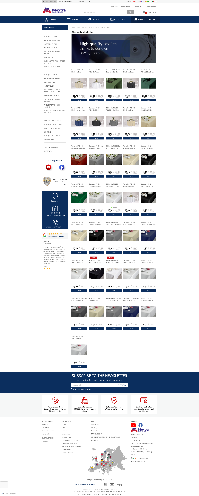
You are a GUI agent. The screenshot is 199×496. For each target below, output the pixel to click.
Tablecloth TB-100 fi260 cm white (129, 185)
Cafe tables (49, 86)
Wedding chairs (50, 48)
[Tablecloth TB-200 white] (79, 279)
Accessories (49, 139)
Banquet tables (50, 75)
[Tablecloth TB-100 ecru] (96, 317)
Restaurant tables (51, 95)
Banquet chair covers (53, 124)
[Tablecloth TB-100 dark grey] (79, 317)
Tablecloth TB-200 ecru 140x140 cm (77, 223)
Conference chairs (52, 40)
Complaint (94, 440)
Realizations (125, 7)
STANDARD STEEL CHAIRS (70, 443)
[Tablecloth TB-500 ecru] (148, 126)
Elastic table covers (52, 128)
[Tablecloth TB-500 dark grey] (114, 165)
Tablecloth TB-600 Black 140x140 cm (95, 261)
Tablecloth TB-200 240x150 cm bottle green (77, 185)
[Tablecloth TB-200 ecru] (79, 241)
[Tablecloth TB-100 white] (79, 355)
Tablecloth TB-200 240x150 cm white (112, 185)
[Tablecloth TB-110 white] (148, 317)
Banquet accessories (52, 136)
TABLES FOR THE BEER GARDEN (52, 106)
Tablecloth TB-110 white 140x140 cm (147, 299)
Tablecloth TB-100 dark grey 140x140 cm (79, 299)
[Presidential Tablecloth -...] (114, 88)
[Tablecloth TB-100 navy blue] (131, 317)
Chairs (53, 19)
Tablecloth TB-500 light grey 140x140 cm (96, 147)
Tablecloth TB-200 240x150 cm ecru (129, 147)
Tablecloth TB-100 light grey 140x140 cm (113, 299)
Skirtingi (47, 132)
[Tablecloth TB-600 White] (114, 279)
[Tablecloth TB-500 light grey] (96, 165)
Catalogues (119, 19)
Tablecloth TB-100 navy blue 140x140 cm (131, 299)
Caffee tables (66, 449)
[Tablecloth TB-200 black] (148, 203)
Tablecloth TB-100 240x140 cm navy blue (148, 223)
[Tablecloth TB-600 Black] (96, 279)
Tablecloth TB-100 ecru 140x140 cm (94, 299)
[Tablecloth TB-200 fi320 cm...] (79, 88)
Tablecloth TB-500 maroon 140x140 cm (78, 147)
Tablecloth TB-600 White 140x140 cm (112, 261)
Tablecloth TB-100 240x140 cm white (147, 261)
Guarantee (95, 431)
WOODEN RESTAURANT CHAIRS (52, 52)
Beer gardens (66, 437)
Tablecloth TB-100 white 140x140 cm (77, 337)
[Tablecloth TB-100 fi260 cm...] (79, 126)
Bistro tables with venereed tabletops (52, 91)
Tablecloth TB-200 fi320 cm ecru (77, 71)
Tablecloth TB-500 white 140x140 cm (95, 185)
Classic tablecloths (52, 121)
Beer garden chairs (52, 67)
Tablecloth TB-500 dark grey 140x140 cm (113, 147)
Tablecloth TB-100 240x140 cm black (95, 223)
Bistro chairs (49, 57)
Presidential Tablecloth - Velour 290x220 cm (148, 71)
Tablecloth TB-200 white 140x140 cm (77, 261)
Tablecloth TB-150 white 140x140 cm (129, 261)
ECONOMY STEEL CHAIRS (70, 440)
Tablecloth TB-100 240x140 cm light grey (114, 223)
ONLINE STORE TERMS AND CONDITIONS (105, 437)
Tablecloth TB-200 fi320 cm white (94, 71)
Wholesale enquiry (147, 19)
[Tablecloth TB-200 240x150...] (131, 165)
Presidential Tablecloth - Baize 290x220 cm (114, 71)
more (79, 100)
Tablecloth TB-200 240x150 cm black (147, 147)
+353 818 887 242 (143, 458)
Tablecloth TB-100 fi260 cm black (94, 109)
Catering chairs (50, 44)
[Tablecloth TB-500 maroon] (79, 165)
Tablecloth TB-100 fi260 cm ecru (129, 109)
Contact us (137, 7)
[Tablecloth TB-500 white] (96, 203)
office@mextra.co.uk (67, 1)
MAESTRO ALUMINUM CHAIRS (72, 446)
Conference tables (52, 78)
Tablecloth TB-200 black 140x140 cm (147, 185)
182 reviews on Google (56, 236)
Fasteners (48, 151)
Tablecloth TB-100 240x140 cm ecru (129, 223)
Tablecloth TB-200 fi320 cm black (129, 71)
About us (114, 7)
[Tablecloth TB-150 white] (131, 279)
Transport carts (51, 147)
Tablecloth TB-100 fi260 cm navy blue (78, 109)
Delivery (45, 441)
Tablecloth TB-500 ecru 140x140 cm (146, 109)
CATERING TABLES (50, 82)
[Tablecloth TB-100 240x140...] (96, 241)
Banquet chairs (50, 37)
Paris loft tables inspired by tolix (54, 112)
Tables (75, 19)
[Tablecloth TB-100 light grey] (114, 317)
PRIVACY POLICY (96, 434)
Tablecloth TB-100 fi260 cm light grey (113, 109)
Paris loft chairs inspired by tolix (54, 62)
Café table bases (67, 453)
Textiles (96, 19)
